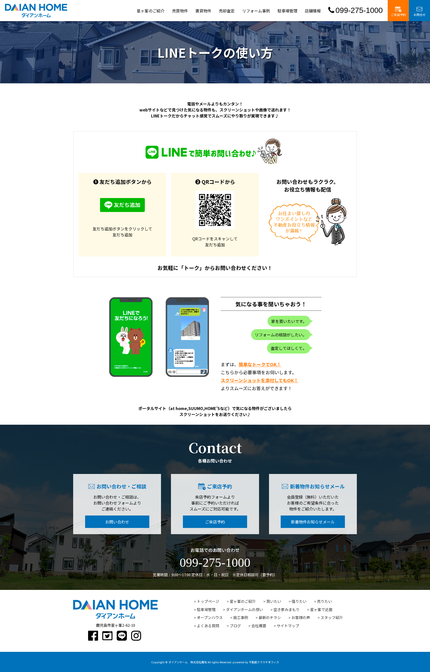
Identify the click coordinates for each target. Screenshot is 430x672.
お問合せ (420, 14)
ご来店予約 (398, 14)
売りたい (324, 601)
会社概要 (258, 625)
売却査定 (227, 11)
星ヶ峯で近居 (321, 609)
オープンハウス (210, 617)
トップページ (208, 601)
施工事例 (240, 617)
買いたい (273, 601)
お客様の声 (300, 617)
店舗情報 (313, 11)
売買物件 (180, 11)
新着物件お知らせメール (313, 522)
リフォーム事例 (256, 11)
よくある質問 (208, 625)
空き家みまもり (286, 609)
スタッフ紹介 (332, 617)
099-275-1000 (359, 10)
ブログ (235, 625)
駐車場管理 (287, 11)
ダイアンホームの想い (244, 609)
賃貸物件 (203, 11)
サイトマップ (288, 625)
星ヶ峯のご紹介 (150, 11)
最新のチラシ (270, 617)
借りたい (299, 601)
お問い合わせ (117, 522)
